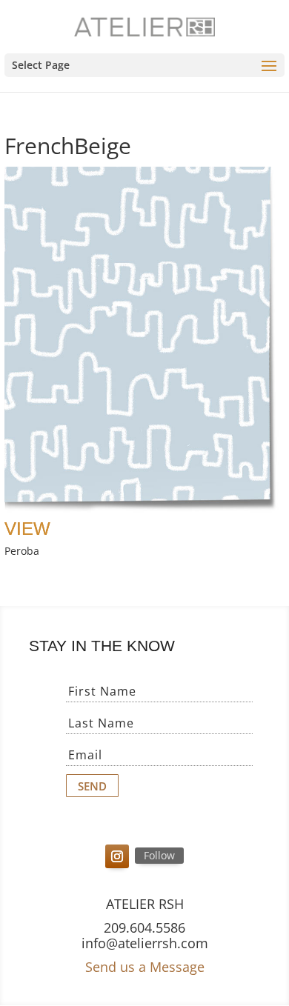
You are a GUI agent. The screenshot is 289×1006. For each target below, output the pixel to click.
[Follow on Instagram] (117, 856)
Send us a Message (145, 967)
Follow (159, 855)
